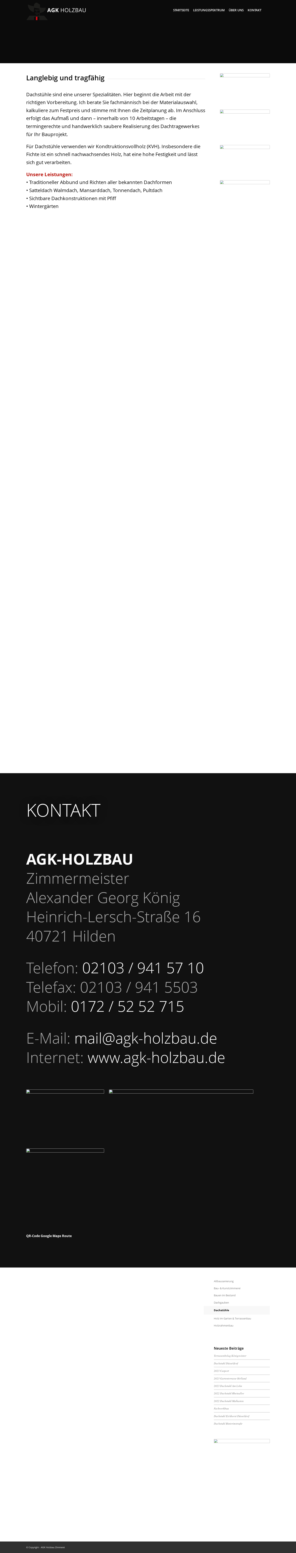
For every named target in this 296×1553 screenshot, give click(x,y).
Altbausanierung (224, 1281)
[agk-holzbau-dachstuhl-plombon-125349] (245, 161)
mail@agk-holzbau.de (145, 1038)
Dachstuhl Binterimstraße (228, 1423)
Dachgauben (221, 1302)
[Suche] (266, 10)
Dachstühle (221, 1310)
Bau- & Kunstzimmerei (227, 1288)
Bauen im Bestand (225, 1295)
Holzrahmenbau (223, 1325)
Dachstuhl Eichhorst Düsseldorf (231, 1416)
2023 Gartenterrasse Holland (230, 1378)
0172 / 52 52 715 (127, 1006)
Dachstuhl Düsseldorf (226, 1363)
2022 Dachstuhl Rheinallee (229, 1393)
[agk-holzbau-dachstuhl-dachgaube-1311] (245, 126)
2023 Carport (221, 1371)
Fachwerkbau (221, 1408)
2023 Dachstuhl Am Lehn (228, 1386)
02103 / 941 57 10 (143, 967)
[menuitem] (181, 10)
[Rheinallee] (245, 90)
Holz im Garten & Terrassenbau (232, 1318)
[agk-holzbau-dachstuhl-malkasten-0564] (245, 213)
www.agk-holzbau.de (156, 1057)
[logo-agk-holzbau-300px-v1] (56, 10)
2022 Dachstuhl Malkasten (229, 1401)
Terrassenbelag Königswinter (230, 1355)
